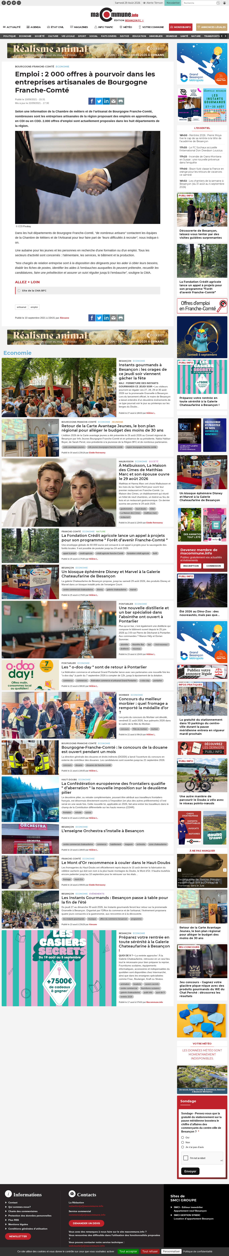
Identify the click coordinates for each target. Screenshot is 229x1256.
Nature (100, 531)
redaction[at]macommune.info (86, 1206)
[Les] (30, 675)
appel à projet (69, 553)
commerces (82, 680)
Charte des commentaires (23, 1211)
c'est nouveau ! (161, 644)
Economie (62, 66)
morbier (154, 729)
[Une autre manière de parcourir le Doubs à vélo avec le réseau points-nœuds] (202, 775)
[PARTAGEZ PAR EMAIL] (113, 101)
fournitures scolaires (150, 988)
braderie (137, 984)
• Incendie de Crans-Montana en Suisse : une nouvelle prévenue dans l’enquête (200, 159)
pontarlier (157, 680)
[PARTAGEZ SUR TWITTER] (99, 101)
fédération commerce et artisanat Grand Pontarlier (113, 680)
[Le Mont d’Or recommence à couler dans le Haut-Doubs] (30, 871)
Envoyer (190, 1171)
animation (125, 984)
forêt (155, 553)
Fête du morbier (140, 729)
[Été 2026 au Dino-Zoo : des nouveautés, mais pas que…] (202, 591)
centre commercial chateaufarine (78, 589)
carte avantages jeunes (73, 447)
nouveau (137, 649)
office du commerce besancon (113, 919)
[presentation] (179, 870)
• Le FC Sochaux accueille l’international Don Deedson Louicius (201, 149)
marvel (133, 589)
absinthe (124, 644)
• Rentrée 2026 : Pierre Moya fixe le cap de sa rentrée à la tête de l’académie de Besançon (200, 138)
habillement (115, 844)
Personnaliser (171, 1251)
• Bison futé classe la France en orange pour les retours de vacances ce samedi (202, 171)
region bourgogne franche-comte (141, 447)
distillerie (125, 649)
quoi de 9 (160, 992)
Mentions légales (18, 1224)
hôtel (152, 509)
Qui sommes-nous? (19, 1207)
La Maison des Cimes (130, 513)
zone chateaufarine (158, 844)
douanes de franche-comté (98, 765)
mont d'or (79, 879)
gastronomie (126, 509)
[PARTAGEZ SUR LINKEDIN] (106, 101)
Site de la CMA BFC (33, 290)
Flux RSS (13, 1220)
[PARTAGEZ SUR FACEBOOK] (92, 101)
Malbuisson (126, 461)
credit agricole (86, 553)
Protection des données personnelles (29, 1215)
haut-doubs (141, 509)
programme (136, 919)
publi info (148, 992)
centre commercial (129, 988)
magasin (129, 844)
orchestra (141, 844)
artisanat (21, 307)
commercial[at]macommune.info (87, 1214)
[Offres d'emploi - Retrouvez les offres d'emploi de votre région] (202, 312)
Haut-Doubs (69, 779)
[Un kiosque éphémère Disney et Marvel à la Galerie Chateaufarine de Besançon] (30, 580)
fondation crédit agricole (138, 553)
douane (78, 765)
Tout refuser (150, 1251)
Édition (119, 20)
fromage (67, 879)
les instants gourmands (73, 919)
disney (100, 589)
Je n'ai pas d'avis (195, 1147)
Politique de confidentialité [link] (197, 1251)
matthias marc (150, 513)
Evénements (96, 893)
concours (125, 729)
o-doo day (145, 680)
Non (188, 1142)
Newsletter (18, 1236)
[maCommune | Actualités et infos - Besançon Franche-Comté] (114, 15)
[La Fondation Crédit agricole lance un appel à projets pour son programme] (30, 543)
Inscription (191, 565)
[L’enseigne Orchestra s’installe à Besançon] (30, 839)
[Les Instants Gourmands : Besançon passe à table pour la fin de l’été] (30, 906)
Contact (12, 1202)
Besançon (125, 361)
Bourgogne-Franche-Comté (34, 66)
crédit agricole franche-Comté (109, 553)
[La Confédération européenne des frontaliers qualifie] (30, 791)
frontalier (67, 812)
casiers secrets (152, 984)
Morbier (124, 695)
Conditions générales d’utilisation (27, 1228)
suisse (88, 812)
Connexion (213, 565)
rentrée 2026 (126, 997)
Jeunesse (117, 422)
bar (149, 644)
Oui (187, 1137)
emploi (34, 307)
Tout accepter (128, 1251)
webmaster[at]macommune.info (87, 1245)
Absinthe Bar (138, 644)
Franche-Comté (71, 531)
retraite (78, 812)
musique (92, 919)
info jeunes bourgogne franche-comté (105, 447)
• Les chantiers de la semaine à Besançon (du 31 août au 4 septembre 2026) (202, 183)
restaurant (125, 517)
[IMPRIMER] (120, 101)
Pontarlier (126, 604)
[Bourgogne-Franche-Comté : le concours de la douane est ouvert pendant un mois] (30, 755)
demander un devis (86, 1223)
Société (153, 461)
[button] (218, 3)
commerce (68, 680)
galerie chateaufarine (116, 589)
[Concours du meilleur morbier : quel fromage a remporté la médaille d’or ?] (59, 707)
